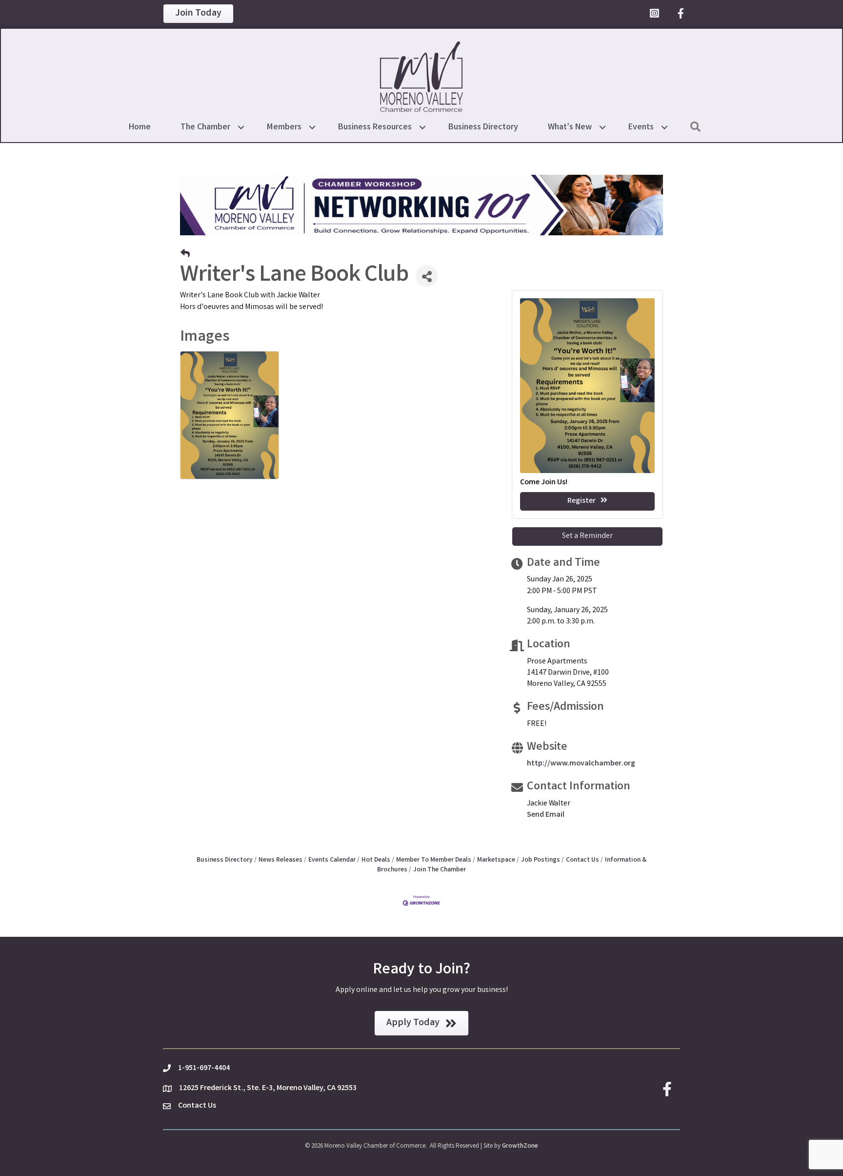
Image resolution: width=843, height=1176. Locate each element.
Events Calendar (332, 860)
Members (284, 127)
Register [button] (581, 501)
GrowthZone (520, 1146)
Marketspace (496, 860)
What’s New (570, 127)
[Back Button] (185, 255)
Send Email (545, 815)
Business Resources (375, 127)
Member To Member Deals (433, 860)
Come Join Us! (543, 482)
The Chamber (205, 127)
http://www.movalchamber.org (581, 763)
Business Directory (483, 127)
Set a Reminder (587, 536)
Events (641, 127)
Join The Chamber (439, 870)
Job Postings (540, 860)
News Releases (280, 860)
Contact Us (582, 860)
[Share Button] (427, 276)
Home (140, 127)
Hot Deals (375, 860)
